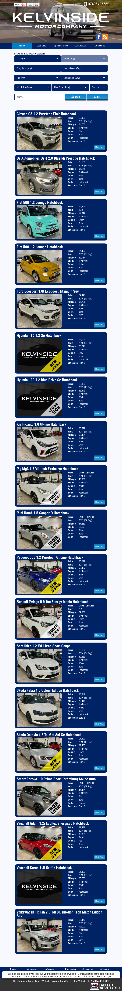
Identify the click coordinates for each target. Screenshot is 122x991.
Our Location (80, 45)
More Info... (99, 147)
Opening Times (61, 45)
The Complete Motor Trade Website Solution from (61, 981)
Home (22, 45)
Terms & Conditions (104, 970)
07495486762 (98, 4)
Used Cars (41, 45)
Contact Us (100, 45)
